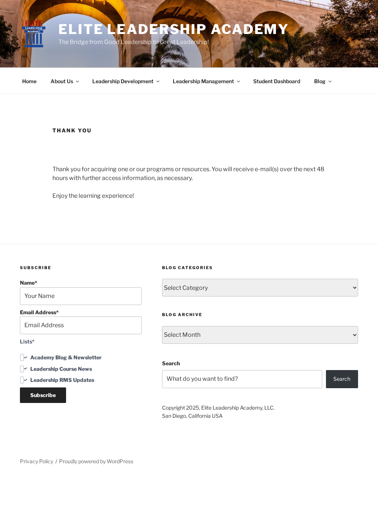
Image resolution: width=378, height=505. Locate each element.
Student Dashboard (276, 81)
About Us (62, 81)
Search (171, 363)
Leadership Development (123, 81)
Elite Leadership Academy (173, 29)
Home (29, 81)
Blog (320, 81)
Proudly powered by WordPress (96, 461)
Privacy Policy (36, 461)
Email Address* (39, 312)
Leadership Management (203, 81)
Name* (28, 282)
